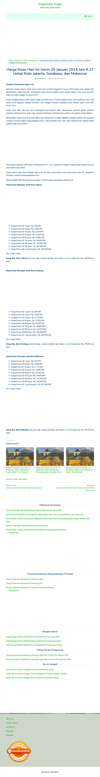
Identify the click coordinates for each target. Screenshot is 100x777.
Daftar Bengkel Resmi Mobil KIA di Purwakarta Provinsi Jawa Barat (33, 636)
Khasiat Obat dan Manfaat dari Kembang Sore (24, 583)
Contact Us (10, 727)
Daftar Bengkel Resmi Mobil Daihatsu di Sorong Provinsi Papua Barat (33, 640)
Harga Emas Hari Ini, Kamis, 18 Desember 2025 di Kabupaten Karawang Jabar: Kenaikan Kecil (48, 469)
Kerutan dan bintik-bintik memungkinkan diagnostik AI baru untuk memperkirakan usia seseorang (44, 514)
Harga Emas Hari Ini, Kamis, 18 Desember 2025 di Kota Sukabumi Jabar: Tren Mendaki (79, 469)
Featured (9, 735)
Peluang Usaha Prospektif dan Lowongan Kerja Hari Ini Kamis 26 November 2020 (38, 659)
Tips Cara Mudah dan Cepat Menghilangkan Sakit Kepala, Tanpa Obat (34, 510)
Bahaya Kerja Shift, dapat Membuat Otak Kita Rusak (27, 525)
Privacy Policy (12, 722)
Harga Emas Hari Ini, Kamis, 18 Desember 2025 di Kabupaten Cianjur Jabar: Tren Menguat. (18, 469)
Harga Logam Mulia (20, 479)
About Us (10, 718)
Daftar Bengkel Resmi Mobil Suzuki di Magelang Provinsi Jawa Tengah (34, 645)
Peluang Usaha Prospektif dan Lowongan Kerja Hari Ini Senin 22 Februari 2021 (37, 655)
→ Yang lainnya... (13, 532)
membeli (67, 258)
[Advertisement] (50, 39)
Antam (51, 164)
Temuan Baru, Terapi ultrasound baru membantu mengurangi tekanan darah (36, 529)
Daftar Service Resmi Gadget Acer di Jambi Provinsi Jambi (29, 669)
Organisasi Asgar (50, 4)
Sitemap (9, 731)
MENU (90, 16)
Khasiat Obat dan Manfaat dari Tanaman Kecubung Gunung (30, 587)
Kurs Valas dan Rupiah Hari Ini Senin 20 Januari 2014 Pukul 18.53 (75, 488)
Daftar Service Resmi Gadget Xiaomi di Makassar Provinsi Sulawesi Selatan (36, 673)
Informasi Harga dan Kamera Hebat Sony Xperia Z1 (24, 486)
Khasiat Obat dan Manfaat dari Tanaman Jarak (24, 579)
